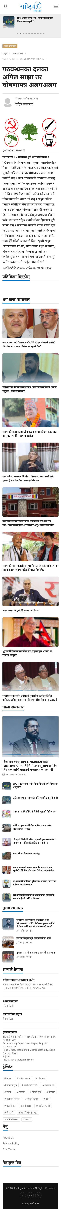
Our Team (9, 1149)
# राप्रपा (7, 1092)
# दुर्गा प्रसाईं (26, 1105)
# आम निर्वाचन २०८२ (28, 1112)
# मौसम (8, 1078)
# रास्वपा (21, 1092)
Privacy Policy (11, 1143)
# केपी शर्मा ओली (29, 1085)
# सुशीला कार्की (43, 1105)
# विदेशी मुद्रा (35, 1092)
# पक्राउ (26, 1119)
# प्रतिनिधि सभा (11, 1119)
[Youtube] (30, 1195)
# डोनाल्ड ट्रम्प (10, 1085)
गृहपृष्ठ (4, 53)
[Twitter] (38, 1195)
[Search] (6, 6)
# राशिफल (40, 1078)
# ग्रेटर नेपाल (9, 1105)
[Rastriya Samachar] (30, 7)
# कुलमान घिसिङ (12, 1098)
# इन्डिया (51, 1092)
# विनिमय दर (48, 1085)
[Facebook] (23, 1195)
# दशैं (45, 1098)
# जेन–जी (8, 1112)
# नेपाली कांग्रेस (31, 1098)
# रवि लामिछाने (23, 1078)
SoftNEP (34, 1203)
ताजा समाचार (18, 53)
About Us (8, 1137)
